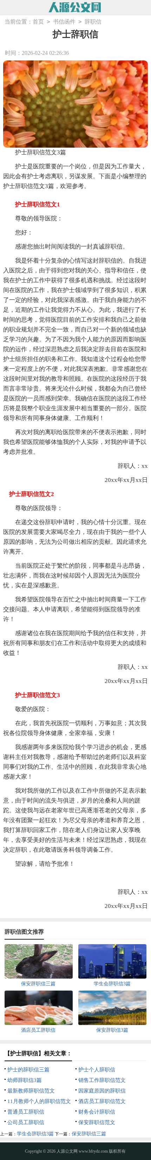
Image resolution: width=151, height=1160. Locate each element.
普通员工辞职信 (25, 1112)
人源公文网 (67, 1151)
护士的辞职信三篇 (28, 1069)
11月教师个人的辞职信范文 (39, 1101)
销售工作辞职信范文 (102, 1080)
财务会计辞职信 (96, 1112)
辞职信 (93, 22)
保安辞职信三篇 (89, 1133)
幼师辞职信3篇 (24, 1080)
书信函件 (64, 22)
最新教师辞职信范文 (31, 1091)
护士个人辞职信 (96, 1069)
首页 (38, 22)
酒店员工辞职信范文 (102, 1101)
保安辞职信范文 (96, 1122)
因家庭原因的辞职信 (102, 1091)
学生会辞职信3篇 (35, 1133)
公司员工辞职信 (25, 1122)
